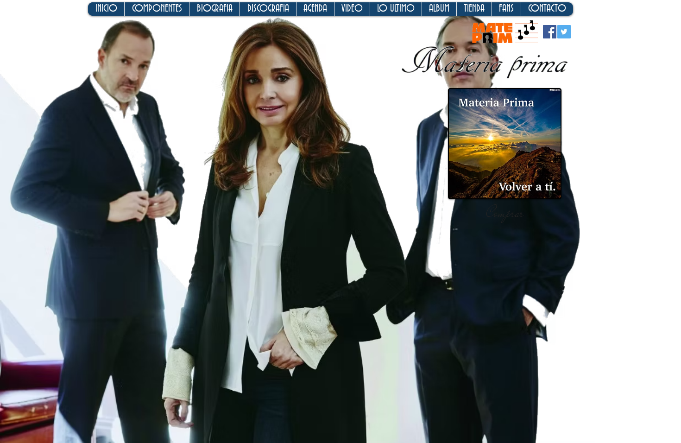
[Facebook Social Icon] (549, 31)
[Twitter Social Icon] (564, 31)
